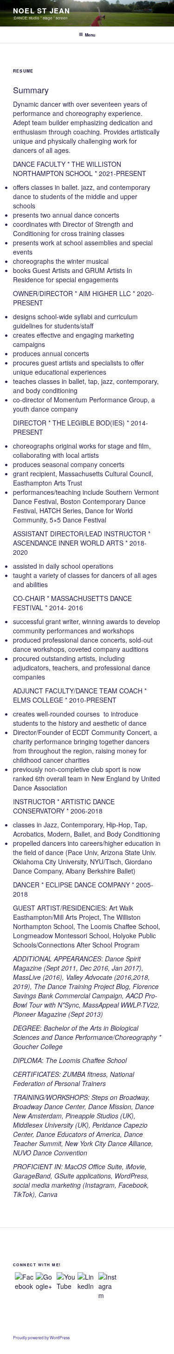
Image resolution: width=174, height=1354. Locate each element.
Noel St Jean (41, 11)
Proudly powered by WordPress (41, 1337)
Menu (90, 35)
